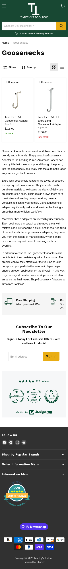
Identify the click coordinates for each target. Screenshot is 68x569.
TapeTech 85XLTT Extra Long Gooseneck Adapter (49, 121)
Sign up (51, 356)
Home (5, 42)
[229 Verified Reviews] (17, 508)
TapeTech (9, 124)
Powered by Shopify (34, 562)
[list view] (62, 67)
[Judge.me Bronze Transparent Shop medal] (16, 396)
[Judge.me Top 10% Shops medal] (51, 396)
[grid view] (54, 67)
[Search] (61, 26)
